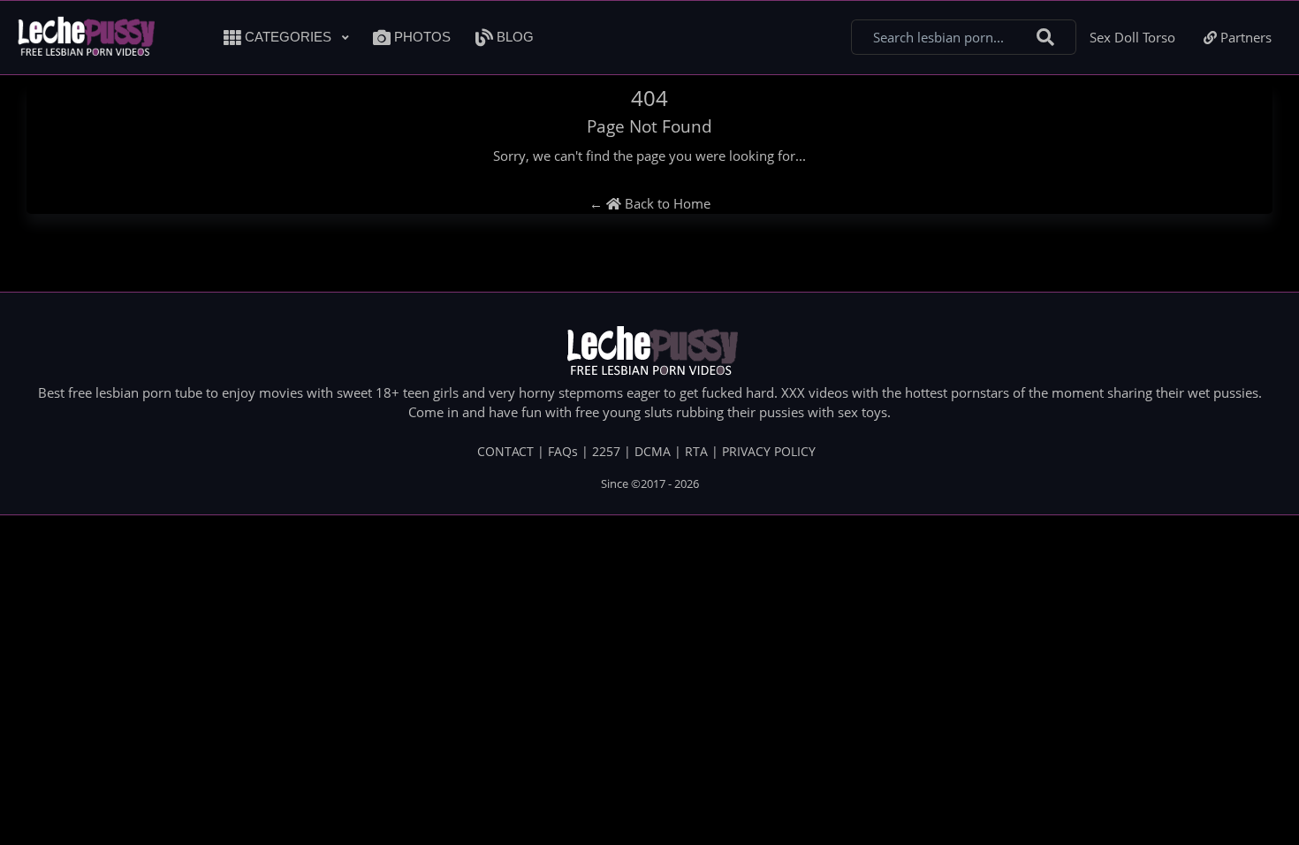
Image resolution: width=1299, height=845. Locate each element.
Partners (1244, 37)
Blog (513, 36)
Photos (421, 36)
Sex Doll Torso (1132, 37)
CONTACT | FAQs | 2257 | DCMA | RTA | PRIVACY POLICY (646, 451)
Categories (288, 36)
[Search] (1045, 37)
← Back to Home (649, 203)
